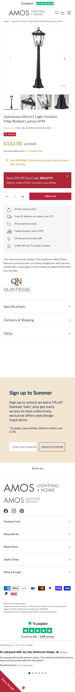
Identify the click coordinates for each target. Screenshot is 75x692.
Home (6, 21)
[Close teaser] (23, 687)
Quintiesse (9, 128)
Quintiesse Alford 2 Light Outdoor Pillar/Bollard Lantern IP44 (37, 21)
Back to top (37, 468)
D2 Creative (35, 612)
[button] (62, 13)
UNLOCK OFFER (52, 447)
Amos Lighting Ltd (17, 603)
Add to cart (50, 196)
